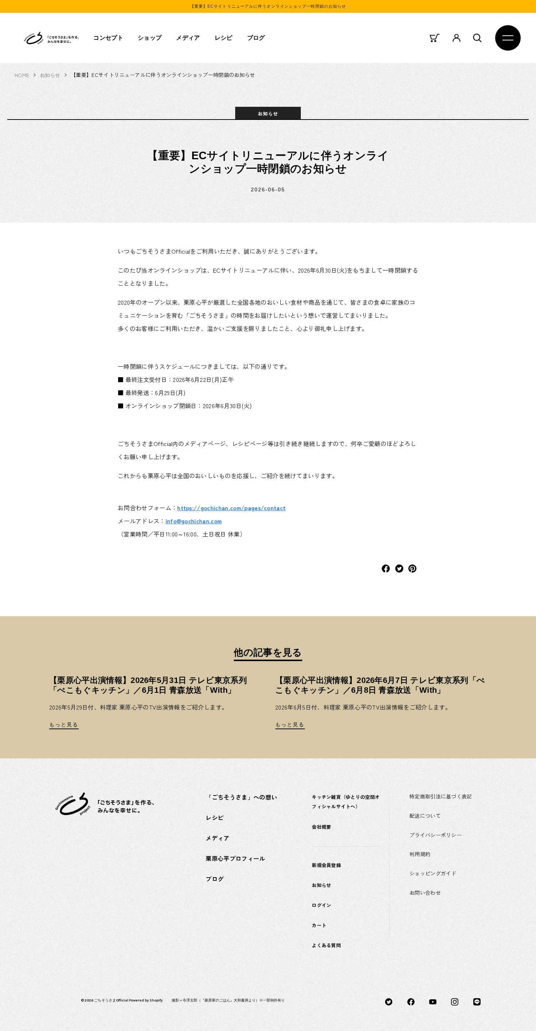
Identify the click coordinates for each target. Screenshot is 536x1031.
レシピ (224, 38)
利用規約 (419, 854)
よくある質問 (326, 945)
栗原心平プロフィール (235, 858)
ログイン (321, 905)
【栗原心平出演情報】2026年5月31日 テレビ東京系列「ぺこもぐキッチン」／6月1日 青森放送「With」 (148, 685)
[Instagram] (454, 1001)
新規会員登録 (326, 865)
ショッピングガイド (433, 873)
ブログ (256, 38)
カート (319, 925)
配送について (425, 815)
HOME (22, 75)
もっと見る (64, 724)
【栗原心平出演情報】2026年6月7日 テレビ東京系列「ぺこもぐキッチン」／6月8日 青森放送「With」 (380, 685)
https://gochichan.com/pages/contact (231, 507)
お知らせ (50, 75)
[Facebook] (411, 1001)
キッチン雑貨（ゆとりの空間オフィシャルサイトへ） (346, 801)
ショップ (150, 38)
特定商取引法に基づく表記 (440, 796)
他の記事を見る (268, 652)
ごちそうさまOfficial (111, 1000)
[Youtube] (432, 1001)
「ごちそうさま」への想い (241, 797)
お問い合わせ (425, 892)
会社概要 (321, 826)
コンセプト (108, 38)
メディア (188, 38)
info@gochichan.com (194, 520)
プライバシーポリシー (435, 835)
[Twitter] (388, 1001)
